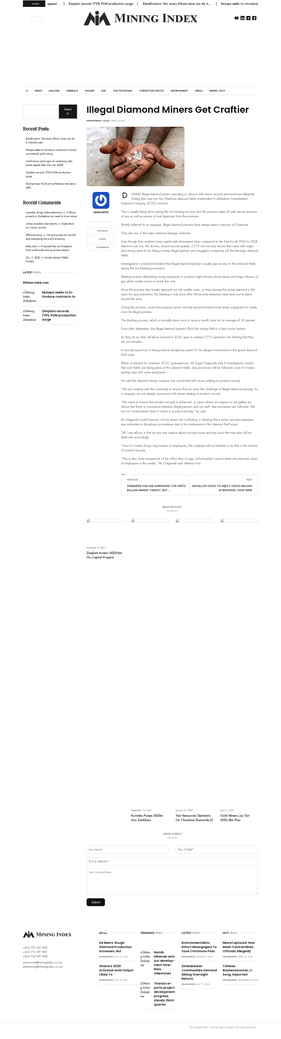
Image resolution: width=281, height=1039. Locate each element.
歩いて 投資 (33, 257)
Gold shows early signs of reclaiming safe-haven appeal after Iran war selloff (49, 163)
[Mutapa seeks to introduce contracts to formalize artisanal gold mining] (31, 296)
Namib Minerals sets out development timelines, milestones (164, 963)
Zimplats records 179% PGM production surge (86, 4)
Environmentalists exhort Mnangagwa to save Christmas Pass (199, 947)
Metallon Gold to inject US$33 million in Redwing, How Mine (222, 488)
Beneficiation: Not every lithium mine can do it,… (163, 4)
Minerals (72, 91)
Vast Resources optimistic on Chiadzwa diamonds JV (194, 817)
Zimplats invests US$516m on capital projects (104, 555)
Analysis (54, 91)
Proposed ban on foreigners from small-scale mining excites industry (49, 248)
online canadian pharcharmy (41, 224)
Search (68, 111)
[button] (27, 18)
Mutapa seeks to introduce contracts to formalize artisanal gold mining (51, 152)
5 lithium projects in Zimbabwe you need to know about (51, 214)
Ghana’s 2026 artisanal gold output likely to (116, 970)
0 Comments (102, 247)
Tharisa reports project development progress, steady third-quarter (164, 994)
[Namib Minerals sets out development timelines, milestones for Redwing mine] (145, 958)
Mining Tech (217, 91)
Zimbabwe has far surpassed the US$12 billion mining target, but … (156, 488)
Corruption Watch (151, 91)
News (38, 91)
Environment (179, 91)
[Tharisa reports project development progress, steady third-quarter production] (145, 990)
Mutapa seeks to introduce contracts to (58, 294)
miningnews (94, 120)
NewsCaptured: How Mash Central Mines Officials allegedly (239, 947)
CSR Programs (122, 91)
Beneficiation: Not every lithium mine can (41, 280)
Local (106, 120)
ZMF (103, 91)
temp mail (31, 246)
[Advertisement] (140, 54)
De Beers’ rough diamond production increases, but (115, 947)
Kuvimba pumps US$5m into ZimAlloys (147, 817)
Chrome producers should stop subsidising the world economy (51, 237)
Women (89, 91)
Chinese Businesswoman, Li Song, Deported (237, 970)
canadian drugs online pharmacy (44, 212)
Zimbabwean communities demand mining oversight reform (199, 972)
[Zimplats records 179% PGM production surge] (31, 315)
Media (198, 91)
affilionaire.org (34, 235)
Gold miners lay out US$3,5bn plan (234, 817)
